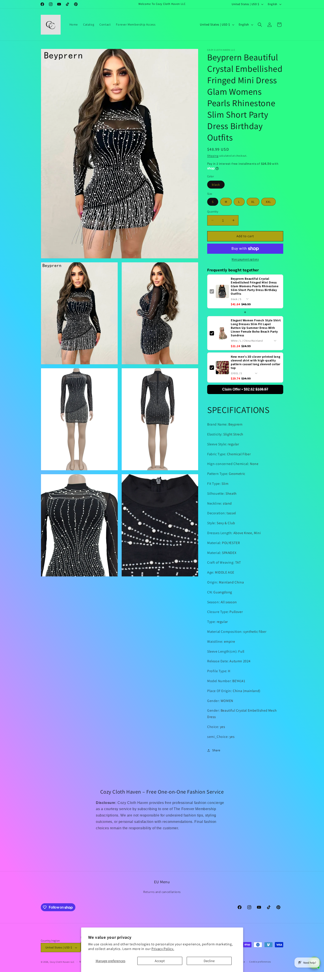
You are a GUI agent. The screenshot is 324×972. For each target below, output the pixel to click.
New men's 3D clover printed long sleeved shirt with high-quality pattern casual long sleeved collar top (255, 362)
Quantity (212, 211)
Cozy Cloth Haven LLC (62, 961)
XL (253, 202)
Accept (160, 961)
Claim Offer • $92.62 (245, 389)
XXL (268, 202)
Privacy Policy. (162, 948)
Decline (209, 961)
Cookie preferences (260, 961)
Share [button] (216, 750)
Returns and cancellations (162, 892)
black (216, 185)
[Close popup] (316, 890)
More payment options (245, 259)
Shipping (212, 155)
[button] (260, 25)
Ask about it (305, 945)
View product (280, 945)
